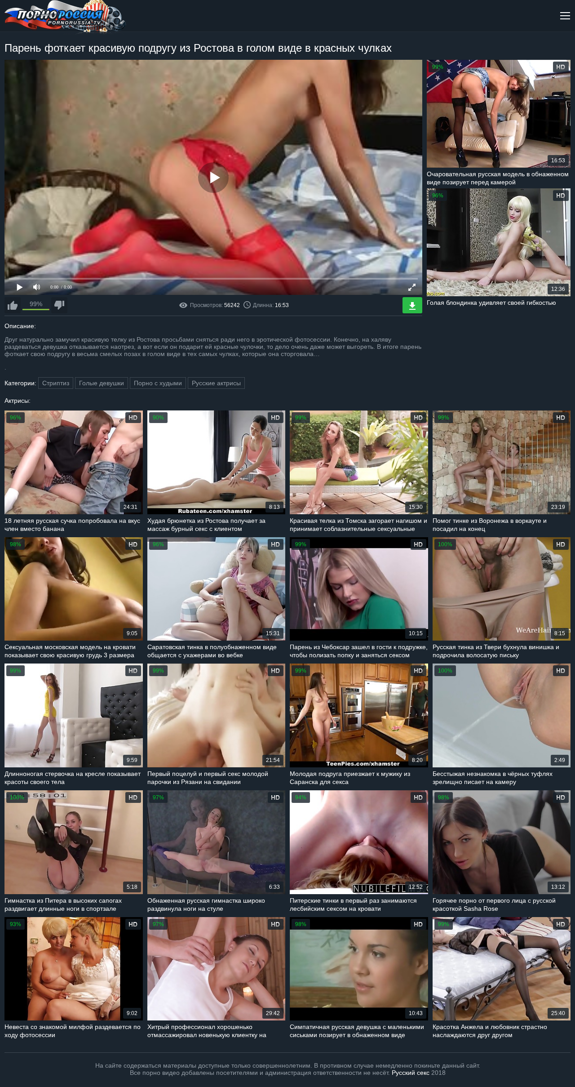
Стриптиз (55, 383)
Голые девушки (101, 383)
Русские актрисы (216, 383)
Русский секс (410, 1072)
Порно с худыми (158, 383)
